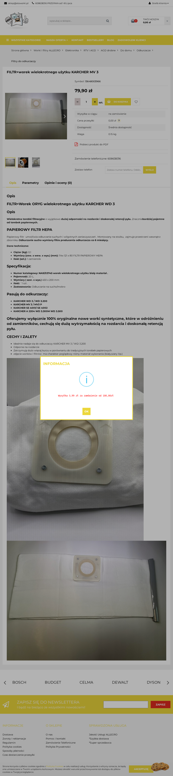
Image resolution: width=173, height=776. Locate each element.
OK (86, 411)
